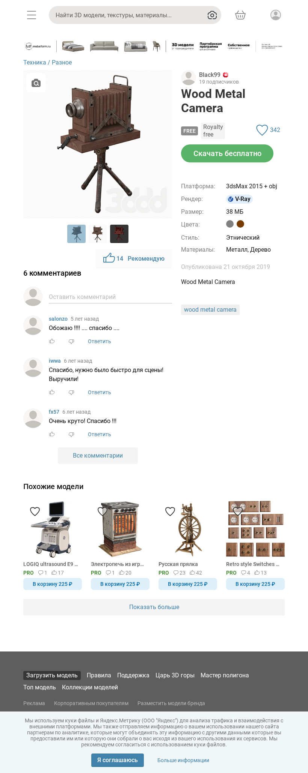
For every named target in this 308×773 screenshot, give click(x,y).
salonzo (58, 319)
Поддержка (133, 675)
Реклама (34, 703)
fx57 (54, 412)
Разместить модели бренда (171, 703)
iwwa (55, 361)
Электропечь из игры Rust (119, 564)
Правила (99, 675)
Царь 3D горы (175, 675)
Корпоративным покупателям (91, 703)
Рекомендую (140, 258)
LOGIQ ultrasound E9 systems (51, 564)
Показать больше (154, 607)
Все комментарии (98, 455)
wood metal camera (210, 309)
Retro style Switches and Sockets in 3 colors (254, 564)
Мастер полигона (225, 675)
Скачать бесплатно (227, 153)
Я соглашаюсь (117, 760)
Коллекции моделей (90, 687)
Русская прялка (178, 564)
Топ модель (39, 687)
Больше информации (183, 760)
